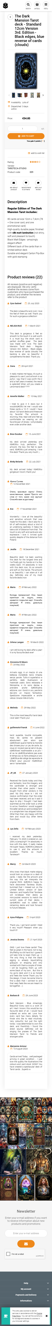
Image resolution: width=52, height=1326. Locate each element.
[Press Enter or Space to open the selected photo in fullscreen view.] (26, 71)
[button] (13, 185)
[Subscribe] (26, 1244)
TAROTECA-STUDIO (17, 168)
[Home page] (5, 5)
